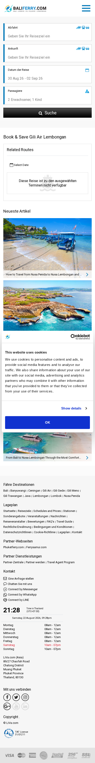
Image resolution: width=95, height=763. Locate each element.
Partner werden (35, 562)
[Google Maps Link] (7, 706)
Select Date (20, 165)
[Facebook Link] (7, 697)
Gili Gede (59, 490)
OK (47, 422)
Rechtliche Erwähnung (17, 527)
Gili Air (47, 490)
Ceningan (34, 490)
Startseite (9, 511)
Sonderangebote (14, 516)
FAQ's (50, 521)
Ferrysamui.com (36, 547)
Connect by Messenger (23, 589)
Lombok (56, 496)
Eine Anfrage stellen (21, 578)
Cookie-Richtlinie (44, 532)
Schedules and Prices (47, 511)
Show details (71, 408)
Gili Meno (73, 490)
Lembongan (40, 496)
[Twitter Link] (16, 697)
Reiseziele (24, 511)
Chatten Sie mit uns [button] (20, 584)
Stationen (69, 511)
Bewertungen (36, 521)
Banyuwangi (18, 490)
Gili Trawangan (12, 496)
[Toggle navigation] (87, 7)
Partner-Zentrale (13, 562)
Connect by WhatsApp (22, 594)
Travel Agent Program (61, 562)
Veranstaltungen (37, 516)
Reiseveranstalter (14, 521)
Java (27, 496)
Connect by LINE (18, 600)
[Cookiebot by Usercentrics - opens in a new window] (70, 337)
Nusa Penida (72, 496)
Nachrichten (58, 516)
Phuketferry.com (13, 547)
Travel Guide (64, 521)
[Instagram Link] (25, 697)
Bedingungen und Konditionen (53, 527)
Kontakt (77, 532)
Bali (5, 490)
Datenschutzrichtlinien (17, 532)
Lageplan (64, 532)
